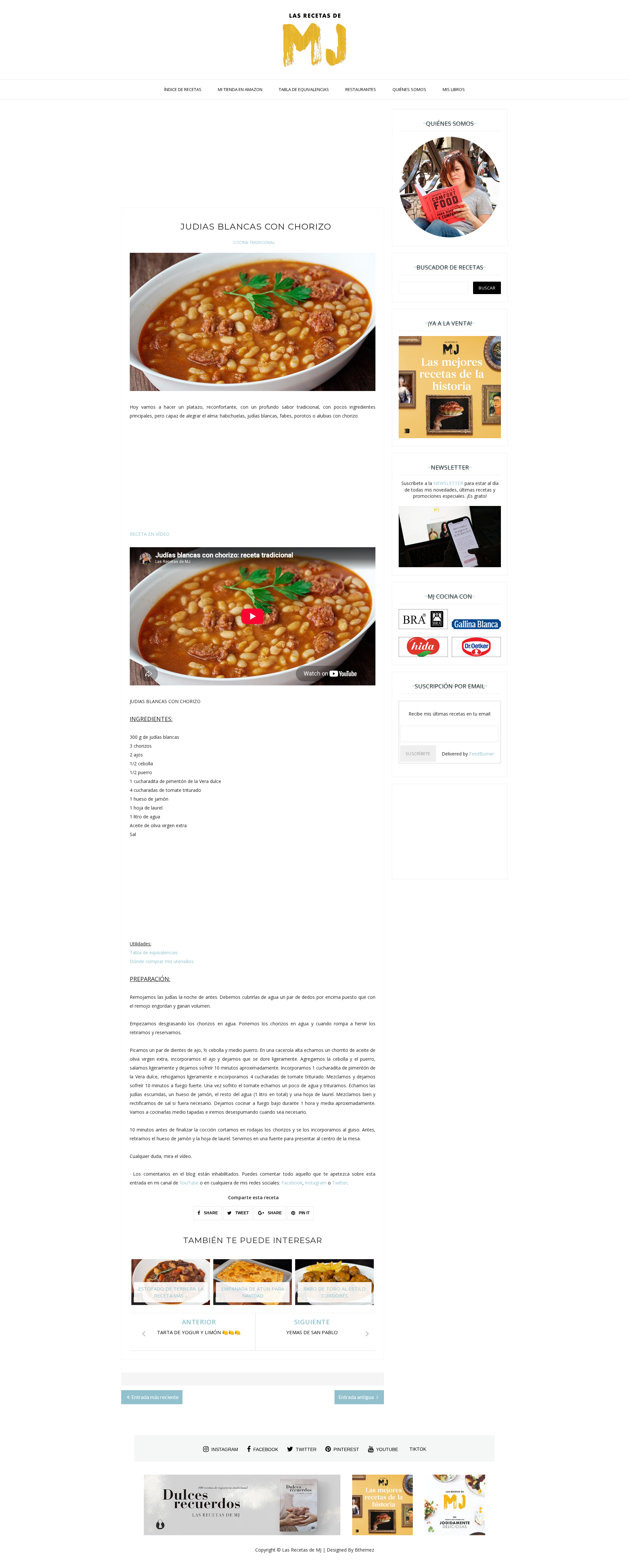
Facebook (291, 1183)
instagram (224, 1449)
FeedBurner (481, 754)
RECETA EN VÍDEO (149, 534)
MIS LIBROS (454, 89)
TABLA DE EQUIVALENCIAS (304, 89)
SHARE (210, 1213)
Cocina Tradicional (254, 242)
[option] (171, 1285)
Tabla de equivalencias (154, 952)
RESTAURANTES (360, 89)
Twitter (339, 1183)
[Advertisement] (252, 155)
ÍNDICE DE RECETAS (182, 89)
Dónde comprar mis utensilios (162, 961)
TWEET (241, 1213)
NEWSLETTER (448, 483)
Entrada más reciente (155, 1397)
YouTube (189, 1183)
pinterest (346, 1449)
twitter (306, 1449)
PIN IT (304, 1213)
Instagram (316, 1183)
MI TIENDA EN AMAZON (240, 89)
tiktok (418, 1449)
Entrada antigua (356, 1397)
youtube (387, 1449)
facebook (265, 1449)
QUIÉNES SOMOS (409, 89)
